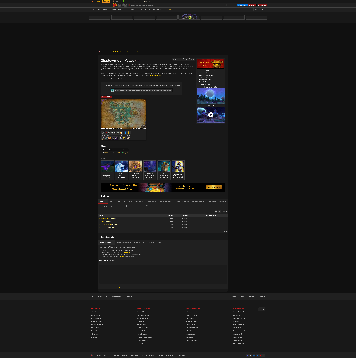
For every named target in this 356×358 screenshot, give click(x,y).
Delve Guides (95, 315)
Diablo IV (149, 1)
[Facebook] (257, 355)
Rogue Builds (237, 337)
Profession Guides (97, 324)
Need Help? (98, 355)
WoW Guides (95, 309)
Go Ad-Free (168, 10)
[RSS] (263, 355)
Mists (134, 1)
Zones (109, 52)
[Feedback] (262, 9)
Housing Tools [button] (103, 10)
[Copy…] (216, 211)
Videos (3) (210, 105)
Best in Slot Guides (192, 315)
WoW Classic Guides (193, 309)
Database (131, 10)
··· (139, 1)
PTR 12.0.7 (124, 5)
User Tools (108, 355)
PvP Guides (189, 331)
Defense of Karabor (105, 224)
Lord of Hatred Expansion (241, 312)
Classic (117, 1)
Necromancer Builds (240, 331)
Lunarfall (101, 221)
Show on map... (107, 96)
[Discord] (247, 355)
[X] (250, 355)
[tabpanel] (163, 220)
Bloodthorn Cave (104, 218)
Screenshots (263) (210, 87)
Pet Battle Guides (143, 331)
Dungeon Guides (142, 318)
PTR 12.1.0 (119, 5)
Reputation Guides (143, 328)
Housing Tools (102, 296)
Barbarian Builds (238, 324)
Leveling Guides (96, 318)
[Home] (100, 5)
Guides (147, 10)
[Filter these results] (219, 211)
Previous (106, 153)
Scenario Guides (142, 334)
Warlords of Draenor (119, 52)
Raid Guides (95, 328)
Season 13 (236, 315)
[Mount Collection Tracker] (163, 187)
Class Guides (95, 312)
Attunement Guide (192, 312)
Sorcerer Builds (238, 340)
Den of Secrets (103, 227)
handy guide (126, 252)
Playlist (125, 153)
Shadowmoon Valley (133, 52)
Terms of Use (182, 355)
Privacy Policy (170, 355)
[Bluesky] (254, 355)
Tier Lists (94, 334)
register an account (123, 287)
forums (121, 256)
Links (192, 59)
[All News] (92, 1)
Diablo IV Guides (239, 309)
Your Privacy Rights (137, 355)
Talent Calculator (97, 331)
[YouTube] (260, 355)
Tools (234, 296)
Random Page (151, 355)
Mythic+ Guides (96, 321)
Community (157, 10)
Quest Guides (141, 324)
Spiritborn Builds (238, 343)
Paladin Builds (237, 334)
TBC (126, 1)
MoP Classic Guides (143, 309)
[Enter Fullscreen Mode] (255, 9)
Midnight (94, 337)
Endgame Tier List (239, 318)
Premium (161, 355)
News (93, 10)
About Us (117, 355)
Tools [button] (140, 10)
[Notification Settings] (259, 9)
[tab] (103, 201)
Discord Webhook (118, 10)
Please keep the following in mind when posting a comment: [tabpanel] (120, 267)
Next (118, 153)
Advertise (125, 355)
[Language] (265, 9)
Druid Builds (237, 328)
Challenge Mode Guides (144, 337)
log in (115, 287)
